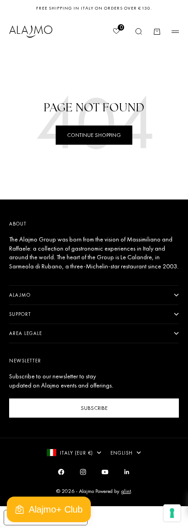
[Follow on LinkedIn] (127, 472)
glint (126, 491)
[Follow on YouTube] (105, 472)
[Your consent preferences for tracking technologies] (172, 513)
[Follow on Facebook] (61, 472)
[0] (116, 32)
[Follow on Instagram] (83, 472)
